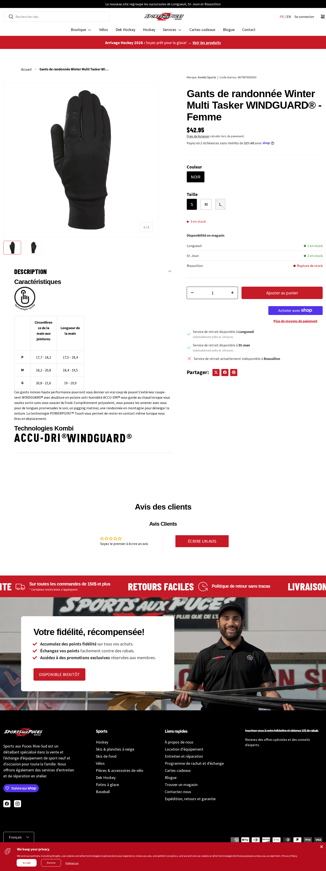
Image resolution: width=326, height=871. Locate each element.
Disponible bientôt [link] (59, 674)
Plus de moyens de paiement (295, 321)
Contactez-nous (178, 791)
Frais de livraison (198, 136)
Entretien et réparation (184, 756)
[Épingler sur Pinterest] (233, 372)
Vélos (103, 29)
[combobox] (56, 16)
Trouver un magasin (181, 784)
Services (169, 29)
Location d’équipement (184, 749)
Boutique (78, 29)
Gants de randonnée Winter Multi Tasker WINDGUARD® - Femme (74, 69)
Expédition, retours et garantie (190, 798)
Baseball (103, 791)
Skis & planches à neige (115, 749)
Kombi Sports (207, 77)
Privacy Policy (289, 855)
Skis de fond (106, 756)
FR (282, 16)
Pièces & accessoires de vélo (119, 770)
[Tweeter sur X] (216, 372)
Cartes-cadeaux (202, 29)
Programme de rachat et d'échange (194, 763)
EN (289, 16)
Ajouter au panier (282, 292)
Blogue (229, 29)
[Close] (321, 846)
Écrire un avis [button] (202, 541)
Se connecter (304, 16)
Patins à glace (107, 784)
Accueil (26, 69)
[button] (322, 16)
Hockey (149, 29)
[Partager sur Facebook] (224, 372)
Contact (248, 29)
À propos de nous (179, 742)
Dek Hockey (125, 29)
